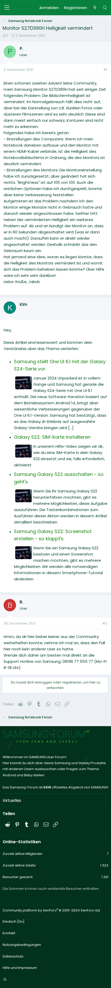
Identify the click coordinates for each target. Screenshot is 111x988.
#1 (105, 69)
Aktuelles (12, 800)
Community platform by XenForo (52, 910)
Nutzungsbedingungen (22, 944)
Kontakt (9, 933)
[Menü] (6, 7)
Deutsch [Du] (14, 921)
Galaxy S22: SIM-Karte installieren (52, 437)
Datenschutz (13, 956)
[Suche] (105, 7)
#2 (104, 623)
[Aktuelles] (95, 7)
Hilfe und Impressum (20, 967)
